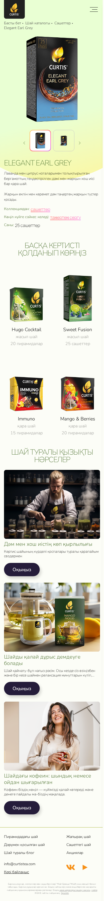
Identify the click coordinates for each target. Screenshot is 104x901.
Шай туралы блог (19, 852)
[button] (79, 142)
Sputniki (65, 893)
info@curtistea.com (19, 864)
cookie (94, 890)
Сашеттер (40, 209)
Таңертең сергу (65, 217)
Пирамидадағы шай (21, 836)
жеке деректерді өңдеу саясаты (74, 890)
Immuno (26, 418)
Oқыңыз (22, 569)
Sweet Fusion (77, 329)
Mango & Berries (77, 418)
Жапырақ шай (78, 836)
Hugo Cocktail (26, 329)
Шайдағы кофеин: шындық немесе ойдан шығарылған (47, 779)
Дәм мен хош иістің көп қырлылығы (48, 544)
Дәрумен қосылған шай (24, 844)
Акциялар (74, 852)
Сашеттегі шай (78, 844)
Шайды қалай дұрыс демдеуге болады (42, 660)
